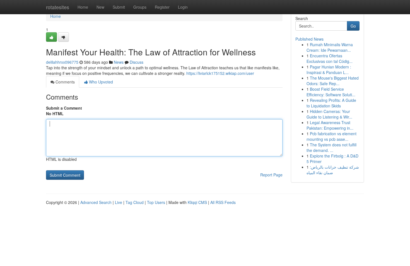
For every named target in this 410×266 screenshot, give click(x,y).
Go (353, 26)
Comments (64, 82)
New (100, 7)
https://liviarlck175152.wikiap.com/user (220, 73)
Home (83, 7)
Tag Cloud (135, 202)
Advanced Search (96, 202)
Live (118, 202)
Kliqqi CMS (197, 202)
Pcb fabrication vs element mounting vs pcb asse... (331, 136)
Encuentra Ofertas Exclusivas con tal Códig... (330, 58)
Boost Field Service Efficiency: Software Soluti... (331, 91)
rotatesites (57, 7)
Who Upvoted (100, 82)
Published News (309, 39)
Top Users (156, 202)
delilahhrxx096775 (62, 62)
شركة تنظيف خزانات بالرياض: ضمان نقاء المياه (333, 169)
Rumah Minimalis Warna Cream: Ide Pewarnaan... (330, 47)
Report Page (271, 175)
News (119, 62)
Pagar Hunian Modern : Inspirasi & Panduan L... (329, 69)
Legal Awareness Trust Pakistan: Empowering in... (330, 125)
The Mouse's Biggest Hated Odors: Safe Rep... (333, 80)
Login (183, 7)
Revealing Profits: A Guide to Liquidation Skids (331, 103)
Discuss (136, 62)
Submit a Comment (64, 108)
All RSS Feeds (223, 202)
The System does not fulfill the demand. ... (331, 147)
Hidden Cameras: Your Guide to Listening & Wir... (329, 114)
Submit (119, 7)
